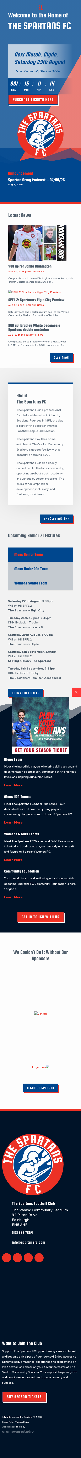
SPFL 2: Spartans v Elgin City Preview (36, 300)
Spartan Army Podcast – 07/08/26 (36, 179)
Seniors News (35, 271)
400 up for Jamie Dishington (30, 266)
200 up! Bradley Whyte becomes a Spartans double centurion (34, 327)
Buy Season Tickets (24, 1396)
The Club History (56, 518)
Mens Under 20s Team (31, 569)
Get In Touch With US (40, 917)
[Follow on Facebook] (17, 1257)
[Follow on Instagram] (28, 1257)
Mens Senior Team (28, 554)
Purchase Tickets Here (33, 99)
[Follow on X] (6, 1257)
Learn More (13, 785)
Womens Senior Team (30, 583)
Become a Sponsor (40, 1088)
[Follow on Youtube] (39, 1257)
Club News (61, 357)
